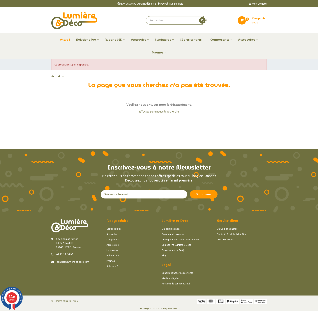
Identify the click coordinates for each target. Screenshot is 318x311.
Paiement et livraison (173, 234)
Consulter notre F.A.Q (173, 250)
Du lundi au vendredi (227, 229)
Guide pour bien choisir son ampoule (180, 239)
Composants (113, 239)
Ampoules (112, 234)
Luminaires (112, 250)
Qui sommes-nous (171, 229)
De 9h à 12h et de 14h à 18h (231, 234)
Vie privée (167, 309)
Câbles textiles (114, 229)
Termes (176, 309)
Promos (111, 261)
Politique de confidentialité (176, 283)
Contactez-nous (225, 239)
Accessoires (113, 245)
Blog (164, 255)
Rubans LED (113, 255)
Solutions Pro (113, 266)
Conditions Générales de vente (177, 273)
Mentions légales (170, 278)
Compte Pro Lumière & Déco (176, 245)
